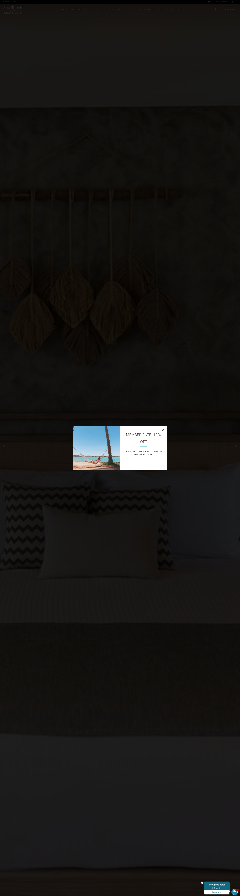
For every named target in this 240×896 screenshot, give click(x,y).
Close (163, 430)
